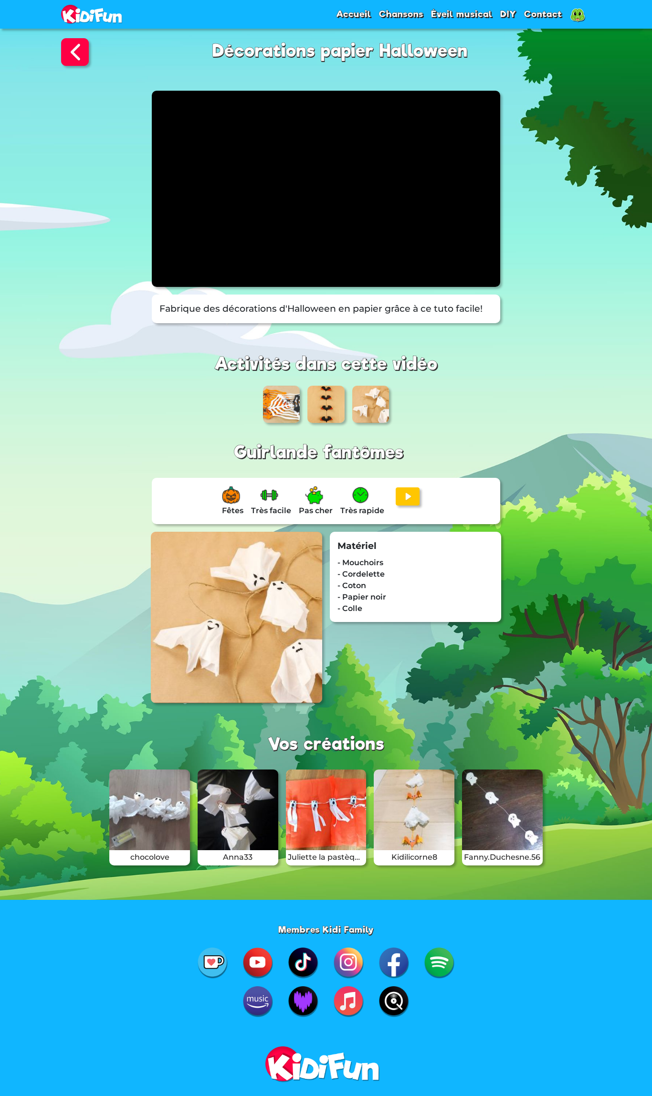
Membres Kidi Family (326, 929)
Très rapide (362, 510)
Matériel (357, 545)
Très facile (271, 510)
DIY (508, 14)
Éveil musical (462, 14)
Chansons (401, 14)
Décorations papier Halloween (340, 51)
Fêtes (232, 510)
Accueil (353, 14)
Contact (543, 14)
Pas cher (316, 510)
